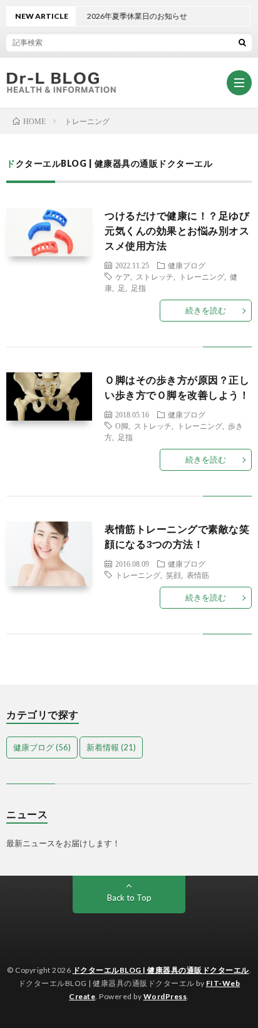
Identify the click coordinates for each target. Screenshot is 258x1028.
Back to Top (129, 898)
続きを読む (205, 310)
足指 (138, 287)
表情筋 (198, 575)
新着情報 (111, 747)
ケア (122, 276)
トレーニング (201, 276)
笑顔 (173, 575)
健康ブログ (186, 265)
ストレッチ (154, 276)
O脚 (121, 425)
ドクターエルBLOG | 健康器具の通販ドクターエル (161, 970)
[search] (242, 42)
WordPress (165, 996)
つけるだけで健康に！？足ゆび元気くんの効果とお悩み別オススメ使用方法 (177, 230)
